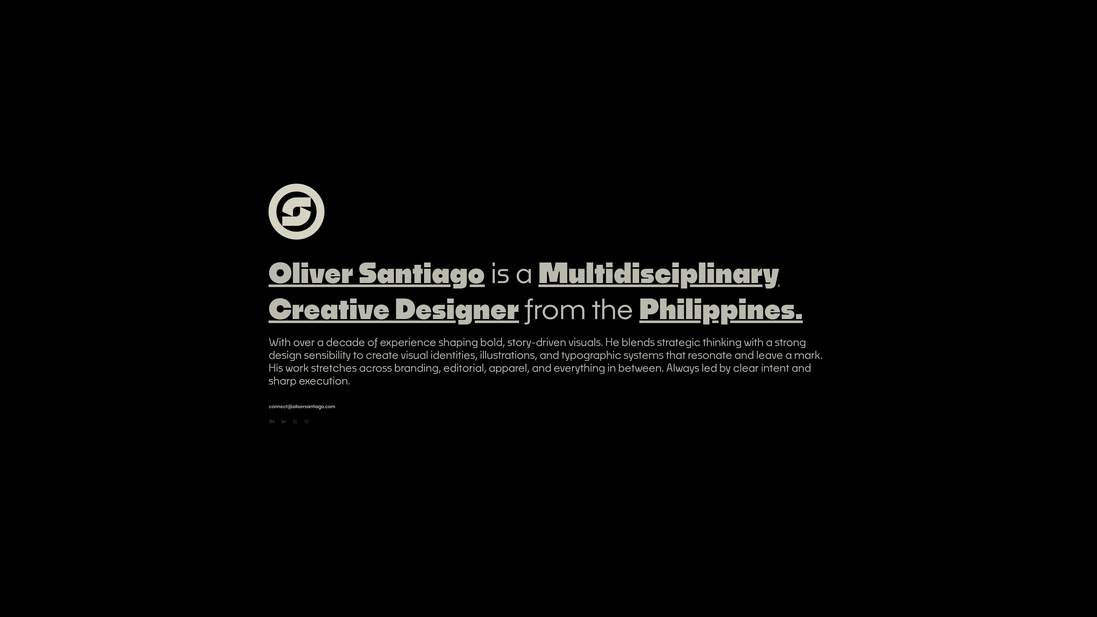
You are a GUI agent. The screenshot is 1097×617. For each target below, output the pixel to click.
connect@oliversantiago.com (302, 406)
